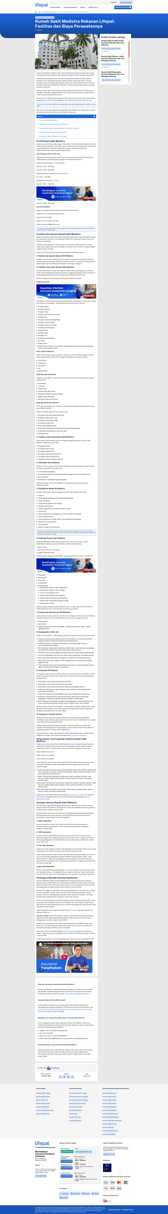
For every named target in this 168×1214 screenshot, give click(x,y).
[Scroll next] (129, 82)
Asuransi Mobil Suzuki (109, 1100)
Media (39, 12)
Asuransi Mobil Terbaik (43, 1093)
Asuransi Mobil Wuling (109, 1110)
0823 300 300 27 (68, 1151)
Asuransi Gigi (73, 1113)
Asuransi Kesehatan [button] (70, 7)
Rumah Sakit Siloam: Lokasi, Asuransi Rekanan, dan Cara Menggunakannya (113, 58)
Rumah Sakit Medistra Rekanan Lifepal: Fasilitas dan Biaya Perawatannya (73, 12)
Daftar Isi (40, 116)
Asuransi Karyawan (75, 1120)
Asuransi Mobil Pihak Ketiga (44, 1110)
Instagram (76, 1193)
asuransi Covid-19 (44, 1009)
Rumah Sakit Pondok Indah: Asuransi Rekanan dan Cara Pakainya (112, 43)
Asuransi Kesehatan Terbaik (78, 1093)
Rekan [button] (82, 7)
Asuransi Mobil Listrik (43, 1113)
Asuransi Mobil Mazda (109, 1107)
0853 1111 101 (110, 1154)
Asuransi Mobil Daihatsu (110, 1113)
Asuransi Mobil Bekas (42, 1107)
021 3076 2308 (67, 1168)
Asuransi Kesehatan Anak (77, 1103)
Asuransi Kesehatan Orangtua (78, 1096)
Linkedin (64, 1197)
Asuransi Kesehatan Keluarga (78, 1100)
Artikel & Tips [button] (92, 7)
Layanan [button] (113, 2)
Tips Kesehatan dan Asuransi (50, 12)
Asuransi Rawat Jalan (76, 1107)
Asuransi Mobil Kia (108, 1127)
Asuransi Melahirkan (75, 1110)
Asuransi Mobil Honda (109, 1096)
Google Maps (42, 1175)
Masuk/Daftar (126, 2)
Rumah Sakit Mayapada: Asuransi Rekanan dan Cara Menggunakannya (112, 74)
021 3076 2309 (67, 1176)
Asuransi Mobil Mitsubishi (110, 1117)
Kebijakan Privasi (127, 1209)
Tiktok (96, 1193)
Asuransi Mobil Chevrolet (110, 1131)
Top (162, 1210)
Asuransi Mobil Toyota (109, 1093)
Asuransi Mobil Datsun (109, 1124)
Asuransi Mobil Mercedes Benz (112, 1120)
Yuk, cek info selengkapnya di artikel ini (78, 994)
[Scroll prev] (129, 40)
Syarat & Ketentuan (114, 1209)
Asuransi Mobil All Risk (43, 1096)
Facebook (65, 1193)
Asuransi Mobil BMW (108, 1134)
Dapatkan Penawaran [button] (122, 7)
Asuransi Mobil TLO (42, 1100)
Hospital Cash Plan (75, 1117)
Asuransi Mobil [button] (55, 7)
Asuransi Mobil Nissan (109, 1103)
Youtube (87, 1193)
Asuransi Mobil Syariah (43, 1103)
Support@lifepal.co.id (84, 1151)
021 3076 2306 (67, 1161)
